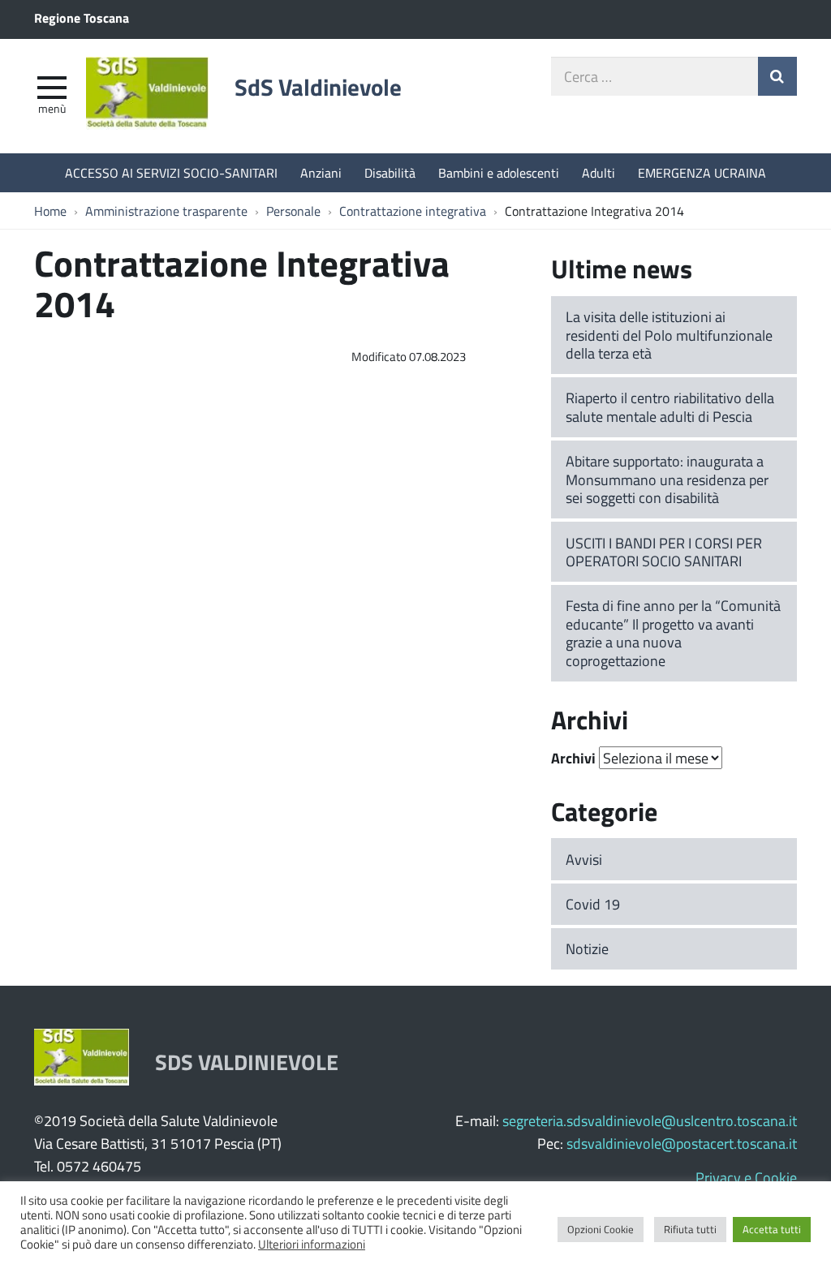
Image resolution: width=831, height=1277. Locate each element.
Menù (52, 108)
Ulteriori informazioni (311, 1243)
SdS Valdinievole (318, 87)
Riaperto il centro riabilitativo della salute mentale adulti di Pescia (670, 407)
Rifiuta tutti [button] (690, 1229)
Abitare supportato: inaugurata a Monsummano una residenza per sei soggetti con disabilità (667, 479)
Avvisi (584, 859)
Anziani (321, 172)
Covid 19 (593, 904)
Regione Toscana (81, 17)
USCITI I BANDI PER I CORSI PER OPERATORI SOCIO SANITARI (664, 552)
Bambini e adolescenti (498, 172)
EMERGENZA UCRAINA (702, 172)
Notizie (587, 948)
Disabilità (390, 172)
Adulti (598, 172)
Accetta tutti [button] (772, 1229)
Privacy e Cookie (746, 1177)
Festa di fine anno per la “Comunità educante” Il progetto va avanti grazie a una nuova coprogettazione (673, 633)
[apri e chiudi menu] (52, 86)
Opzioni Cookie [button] (600, 1229)
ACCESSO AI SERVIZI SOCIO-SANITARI (171, 172)
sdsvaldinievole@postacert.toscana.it (681, 1143)
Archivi (573, 757)
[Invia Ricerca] (777, 76)
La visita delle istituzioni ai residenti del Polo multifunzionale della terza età (669, 335)
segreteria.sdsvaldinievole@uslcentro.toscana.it (649, 1120)
